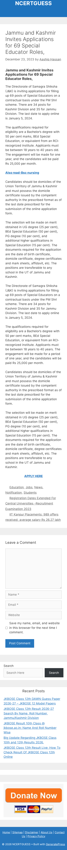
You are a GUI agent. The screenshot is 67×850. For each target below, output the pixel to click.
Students (30, 492)
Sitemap (17, 832)
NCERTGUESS (33, 3)
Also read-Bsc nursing (22, 172)
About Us (46, 832)
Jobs (29, 487)
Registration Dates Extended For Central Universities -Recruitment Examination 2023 (30, 503)
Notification (13, 492)
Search (9, 666)
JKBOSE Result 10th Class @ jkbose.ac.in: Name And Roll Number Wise (30, 728)
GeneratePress (55, 844)
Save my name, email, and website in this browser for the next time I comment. (34, 627)
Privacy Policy (36, 836)
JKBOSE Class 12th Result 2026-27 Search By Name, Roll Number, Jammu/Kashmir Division (29, 713)
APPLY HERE (33, 476)
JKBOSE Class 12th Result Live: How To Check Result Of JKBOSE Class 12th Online (32, 752)
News (38, 487)
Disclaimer (31, 832)
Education (16, 487)
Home (6, 832)
